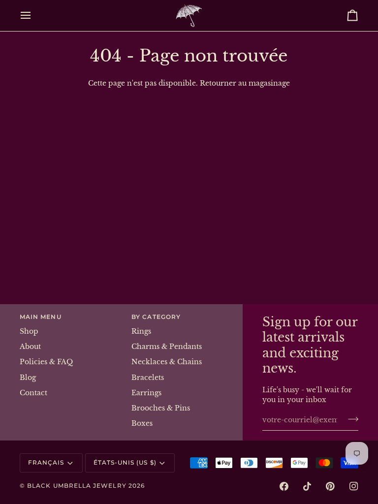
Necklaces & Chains (166, 362)
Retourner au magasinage (245, 83)
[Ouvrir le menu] (34, 15)
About (30, 347)
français (46, 462)
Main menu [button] (41, 317)
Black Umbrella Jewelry (76, 485)
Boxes (142, 423)
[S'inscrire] (350, 419)
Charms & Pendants (166, 347)
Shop (29, 331)
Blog (28, 378)
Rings (141, 331)
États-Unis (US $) (125, 462)
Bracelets (147, 378)
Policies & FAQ (46, 362)
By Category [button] (156, 317)
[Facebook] (284, 486)
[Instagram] (353, 486)
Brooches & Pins (160, 408)
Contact (33, 393)
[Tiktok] (307, 486)
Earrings (146, 393)
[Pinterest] (330, 486)
